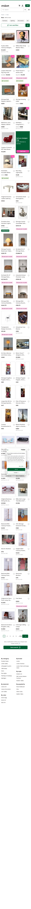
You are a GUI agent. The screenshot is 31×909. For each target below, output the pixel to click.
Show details (21, 466)
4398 (20, 636)
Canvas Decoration (6, 689)
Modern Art (19, 674)
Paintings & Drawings (6, 675)
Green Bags (4, 697)
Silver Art (3, 702)
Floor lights (4, 673)
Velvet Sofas (19, 691)
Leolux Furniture (20, 663)
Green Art (3, 700)
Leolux (18, 661)
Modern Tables (20, 680)
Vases (2, 671)
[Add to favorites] (14, 46)
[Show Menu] (29, 10)
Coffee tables (4, 663)
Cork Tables (4, 691)
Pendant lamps (5, 661)
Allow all (16, 469)
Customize (16, 472)
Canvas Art (4, 686)
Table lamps (4, 668)
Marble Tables (19, 694)
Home (2, 14)
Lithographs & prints (6, 666)
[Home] (9, 6)
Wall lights (3, 678)
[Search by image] (25, 9)
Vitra (17, 689)
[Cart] (19, 6)
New (7, 14)
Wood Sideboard (20, 686)
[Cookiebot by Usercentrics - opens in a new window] (21, 449)
